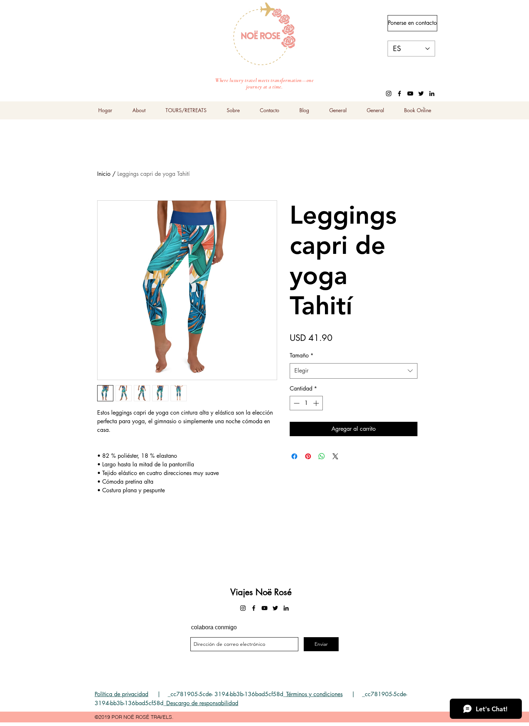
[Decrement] (296, 403)
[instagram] (388, 93)
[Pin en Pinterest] (308, 456)
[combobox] (353, 371)
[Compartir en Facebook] (294, 456)
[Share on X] (335, 456)
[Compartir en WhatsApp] (321, 456)
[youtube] (410, 93)
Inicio (103, 174)
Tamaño (301, 355)
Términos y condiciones (314, 694)
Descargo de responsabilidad (202, 703)
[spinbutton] (306, 403)
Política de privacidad (121, 694)
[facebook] (399, 93)
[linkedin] (431, 93)
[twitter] (421, 93)
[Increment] (317, 403)
